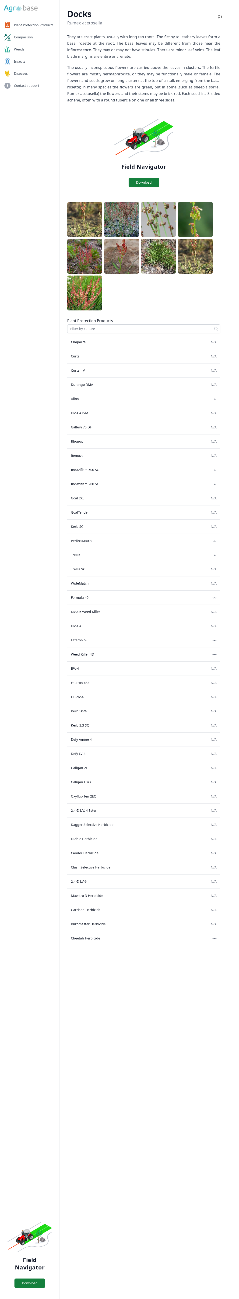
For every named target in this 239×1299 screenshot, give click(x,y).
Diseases (21, 73)
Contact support (26, 85)
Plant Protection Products (33, 25)
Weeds (19, 49)
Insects (19, 61)
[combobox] (143, 328)
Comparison (23, 37)
